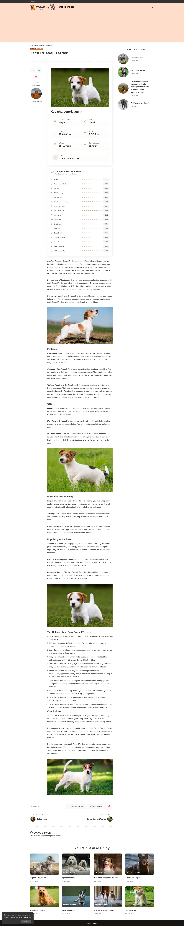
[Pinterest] (36, 76)
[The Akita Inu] (139, 896)
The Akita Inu (130, 910)
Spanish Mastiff (68, 878)
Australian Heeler (69, 910)
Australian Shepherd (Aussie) (106, 878)
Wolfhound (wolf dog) (140, 103)
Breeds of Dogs (35, 45)
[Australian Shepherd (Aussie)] (108, 864)
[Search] (152, 7)
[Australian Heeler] (76, 896)
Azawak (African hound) (104, 910)
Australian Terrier (37, 910)
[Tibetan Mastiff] (36, 93)
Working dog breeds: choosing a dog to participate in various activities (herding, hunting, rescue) (140, 86)
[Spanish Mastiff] (76, 864)
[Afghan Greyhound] (44, 864)
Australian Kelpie (132, 878)
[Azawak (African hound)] (108, 896)
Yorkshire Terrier (138, 71)
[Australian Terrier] (44, 896)
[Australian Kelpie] (139, 864)
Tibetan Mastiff (36, 101)
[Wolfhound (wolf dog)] (123, 104)
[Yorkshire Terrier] (123, 72)
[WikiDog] (42, 7)
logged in (44, 836)
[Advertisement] (92, 27)
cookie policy (27, 917)
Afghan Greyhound (38, 878)
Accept (26, 921)
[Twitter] (39, 70)
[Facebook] (33, 70)
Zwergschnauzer (138, 57)
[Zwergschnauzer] (123, 58)
